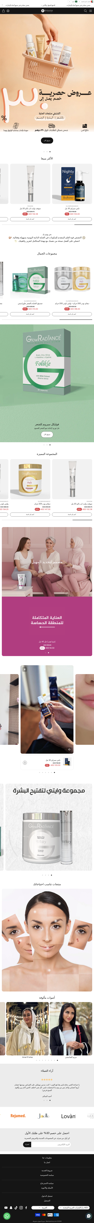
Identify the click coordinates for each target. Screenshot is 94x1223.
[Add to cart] (25, 763)
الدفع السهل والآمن (84, 5)
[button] (90, 10)
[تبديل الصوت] (69, 749)
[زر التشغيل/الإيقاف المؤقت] (24, 669)
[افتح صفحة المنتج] (72, 184)
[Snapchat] (11, 1207)
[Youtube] (6, 1207)
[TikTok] (16, 1207)
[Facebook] (26, 1207)
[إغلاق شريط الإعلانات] (2, 5)
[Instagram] (21, 1207)
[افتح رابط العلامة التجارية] (66, 1116)
